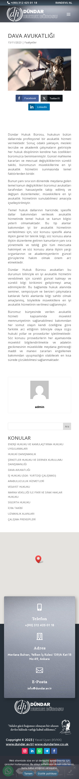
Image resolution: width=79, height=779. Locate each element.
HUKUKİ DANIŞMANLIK (22, 454)
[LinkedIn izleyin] (32, 751)
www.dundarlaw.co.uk (51, 744)
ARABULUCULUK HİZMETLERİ (26, 481)
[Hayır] (74, 767)
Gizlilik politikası (47, 773)
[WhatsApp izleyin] (39, 751)
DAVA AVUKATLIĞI (19, 470)
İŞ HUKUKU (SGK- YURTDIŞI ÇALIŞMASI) (32, 475)
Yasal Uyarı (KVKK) (48, 740)
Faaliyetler (30, 42)
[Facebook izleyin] (54, 751)
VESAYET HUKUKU (19, 486)
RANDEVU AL (54, 2)
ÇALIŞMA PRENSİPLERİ (22, 519)
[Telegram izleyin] (47, 751)
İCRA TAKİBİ (15, 508)
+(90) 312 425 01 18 (24, 2)
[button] (39, 559)
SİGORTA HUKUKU (19, 502)
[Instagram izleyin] (25, 751)
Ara (67, 426)
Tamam (28, 773)
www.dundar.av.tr (19, 744)
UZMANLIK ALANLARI (21, 513)
